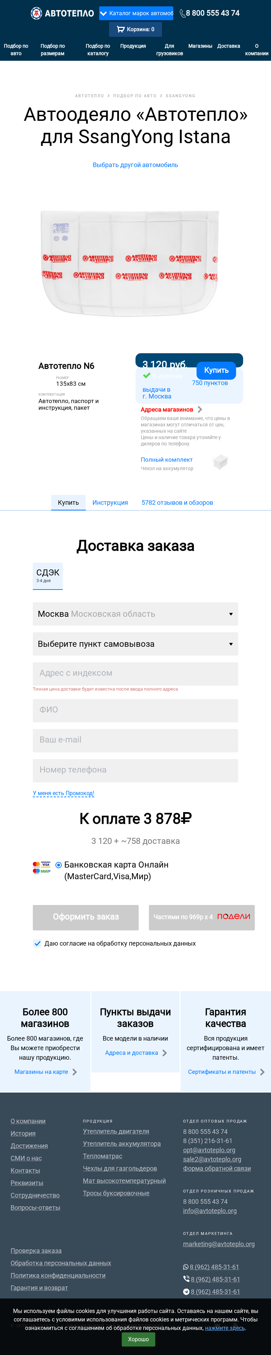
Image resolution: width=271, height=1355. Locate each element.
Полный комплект (167, 459)
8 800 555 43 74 (213, 13)
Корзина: (140, 29)
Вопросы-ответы (35, 1207)
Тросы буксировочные (116, 1193)
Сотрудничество (35, 1195)
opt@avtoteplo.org (209, 1150)
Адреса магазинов (168, 409)
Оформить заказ (86, 917)
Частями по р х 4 (183, 917)
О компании (257, 49)
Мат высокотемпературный (124, 1180)
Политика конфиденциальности (58, 1275)
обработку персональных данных (146, 943)
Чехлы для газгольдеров (120, 1168)
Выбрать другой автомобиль (135, 164)
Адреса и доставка (132, 1052)
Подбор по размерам (53, 49)
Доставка (228, 46)
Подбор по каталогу (98, 49)
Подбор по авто (16, 49)
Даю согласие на (120, 943)
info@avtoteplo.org (210, 1210)
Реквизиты (27, 1182)
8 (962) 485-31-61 (214, 1267)
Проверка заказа (36, 1250)
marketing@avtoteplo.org (219, 1244)
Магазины (200, 46)
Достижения (29, 1145)
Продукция (133, 46)
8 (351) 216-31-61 (208, 1140)
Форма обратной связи (217, 1168)
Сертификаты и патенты (222, 1071)
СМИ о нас (26, 1158)
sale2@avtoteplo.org (212, 1159)
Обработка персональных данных (61, 1263)
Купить (216, 370)
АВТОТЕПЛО (89, 96)
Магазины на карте (42, 1071)
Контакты (25, 1170)
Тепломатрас (102, 1156)
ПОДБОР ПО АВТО (135, 96)
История (23, 1133)
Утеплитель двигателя (116, 1131)
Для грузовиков (169, 49)
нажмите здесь (225, 1328)
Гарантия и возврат (39, 1287)
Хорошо (138, 1339)
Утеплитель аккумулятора (122, 1143)
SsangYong (181, 96)
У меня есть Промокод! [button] (63, 793)
